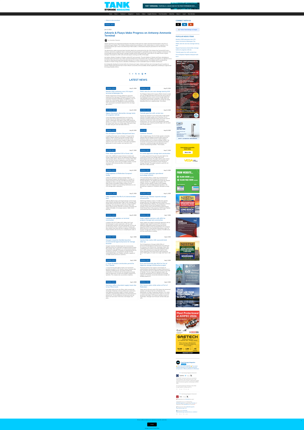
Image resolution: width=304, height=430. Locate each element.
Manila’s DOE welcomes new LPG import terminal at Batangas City (119, 92)
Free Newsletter (163, 14)
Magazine (130, 14)
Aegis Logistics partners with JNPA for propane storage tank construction (152, 219)
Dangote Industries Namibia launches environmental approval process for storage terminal (120, 241)
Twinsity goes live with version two (151, 113)
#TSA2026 (187, 399)
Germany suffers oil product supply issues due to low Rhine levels (121, 286)
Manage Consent (148, 428)
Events (138, 14)
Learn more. (164, 419)
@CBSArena (187, 404)
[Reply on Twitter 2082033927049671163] (177, 389)
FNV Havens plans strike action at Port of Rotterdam (154, 286)
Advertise (171, 14)
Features (122, 14)
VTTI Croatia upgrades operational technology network (151, 174)
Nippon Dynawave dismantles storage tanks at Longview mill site (120, 114)
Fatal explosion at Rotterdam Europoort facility (119, 174)
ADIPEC (181, 375)
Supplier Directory (152, 14)
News (115, 14)
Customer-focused (146, 133)
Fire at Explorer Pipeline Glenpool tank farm (120, 133)
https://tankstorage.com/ (181, 408)
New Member (191, 14)
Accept (152, 424)
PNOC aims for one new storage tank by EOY (155, 91)
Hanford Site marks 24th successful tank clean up (153, 241)
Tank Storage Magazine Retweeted (188, 372)
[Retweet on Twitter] (180, 372)
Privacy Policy (156, 428)
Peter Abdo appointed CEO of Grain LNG (119, 153)
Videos (143, 14)
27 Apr (184, 396)
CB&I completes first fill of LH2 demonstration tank (121, 197)
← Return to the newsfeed (112, 20)
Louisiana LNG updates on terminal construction (117, 219)
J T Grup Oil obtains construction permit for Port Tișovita (120, 264)
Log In (184, 14)
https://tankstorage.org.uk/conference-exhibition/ (186, 411)
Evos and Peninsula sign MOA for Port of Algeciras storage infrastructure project (153, 264)
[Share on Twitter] (136, 74)
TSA (180, 397)
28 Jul (188, 375)
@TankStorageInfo (180, 403)
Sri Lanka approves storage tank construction (155, 153)
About (177, 14)
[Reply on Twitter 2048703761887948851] (177, 414)
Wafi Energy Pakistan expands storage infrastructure (153, 197)
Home (110, 14)
